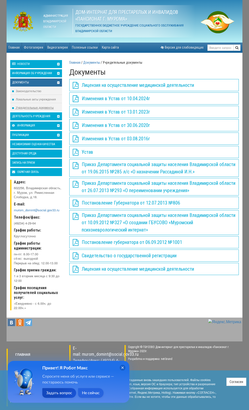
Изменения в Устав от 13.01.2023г (116, 112)
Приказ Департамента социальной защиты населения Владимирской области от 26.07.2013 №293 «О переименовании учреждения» (158, 186)
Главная (14, 47)
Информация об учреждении (32, 73)
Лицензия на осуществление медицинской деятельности (138, 85)
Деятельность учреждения (31, 116)
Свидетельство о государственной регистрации (129, 255)
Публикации (20, 135)
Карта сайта (110, 47)
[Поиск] (236, 48)
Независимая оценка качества (33, 144)
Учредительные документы (34, 107)
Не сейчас (91, 393)
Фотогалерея (33, 47)
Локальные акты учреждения (35, 99)
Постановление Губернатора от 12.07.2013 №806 (131, 203)
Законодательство (28, 91)
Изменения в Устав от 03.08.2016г (116, 139)
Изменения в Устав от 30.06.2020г (116, 125)
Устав (87, 152)
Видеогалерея (57, 47)
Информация (26, 125)
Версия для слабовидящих (184, 47)
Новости (23, 64)
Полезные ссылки (85, 47)
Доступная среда (24, 153)
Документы (20, 82)
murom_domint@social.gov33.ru (36, 210)
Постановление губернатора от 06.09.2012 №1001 (132, 242)
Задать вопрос (59, 393)
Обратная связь (28, 172)
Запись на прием (23, 162)
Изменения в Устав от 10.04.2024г (116, 98)
